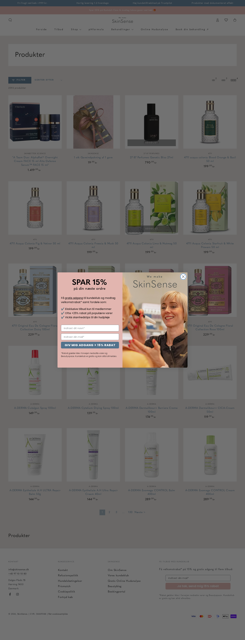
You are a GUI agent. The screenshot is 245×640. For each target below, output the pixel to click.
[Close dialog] (183, 277)
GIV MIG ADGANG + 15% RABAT (90, 345)
